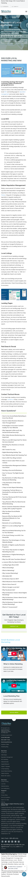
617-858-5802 (5, 6)
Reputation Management (7, 757)
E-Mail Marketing (5, 768)
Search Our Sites (5, 799)
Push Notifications (5, 788)
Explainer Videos (5, 744)
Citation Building (5, 773)
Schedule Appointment (6, 735)
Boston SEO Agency (5, 775)
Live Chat (3, 783)
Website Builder (5, 761)
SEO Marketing (4, 759)
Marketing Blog (4, 746)
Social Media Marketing (6, 771)
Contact (3, 792)
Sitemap (3, 802)
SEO (5, 92)
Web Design (4, 754)
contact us (10, 399)
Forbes (3, 195)
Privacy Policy (4, 795)
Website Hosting (5, 786)
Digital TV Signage (5, 766)
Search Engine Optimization (14, 41)
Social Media (14, 712)
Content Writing (4, 781)
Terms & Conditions (5, 797)
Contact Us (16, 6)
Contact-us (14, 626)
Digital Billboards (5, 764)
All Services (4, 752)
